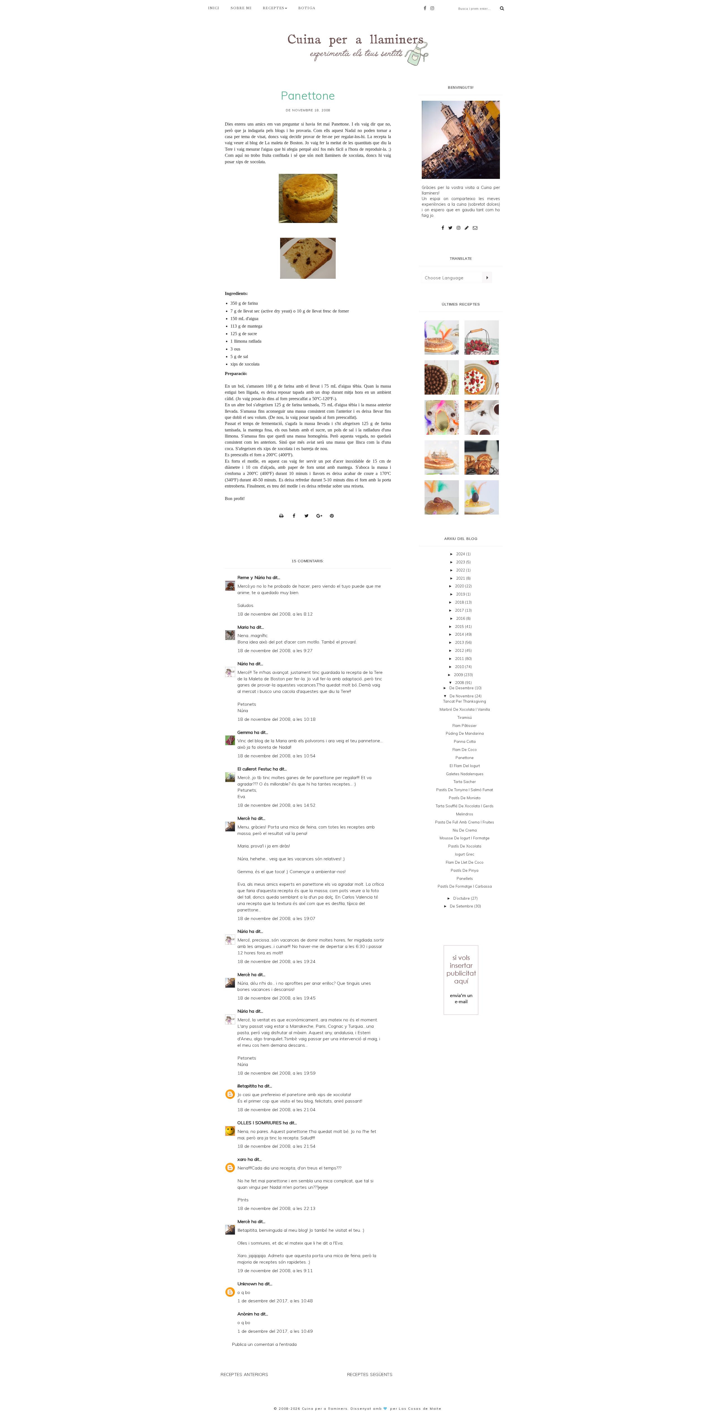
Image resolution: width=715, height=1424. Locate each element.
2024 (461, 554)
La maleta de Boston (283, 142)
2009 (459, 675)
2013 (460, 642)
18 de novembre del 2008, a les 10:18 (276, 719)
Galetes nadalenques (464, 774)
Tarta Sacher (465, 781)
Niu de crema (465, 830)
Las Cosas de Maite (420, 1408)
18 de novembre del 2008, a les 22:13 (276, 1208)
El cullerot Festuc (254, 769)
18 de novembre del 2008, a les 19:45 (276, 998)
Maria (243, 627)
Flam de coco (464, 749)
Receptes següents (370, 1374)
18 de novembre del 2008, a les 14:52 (276, 805)
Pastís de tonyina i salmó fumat (464, 789)
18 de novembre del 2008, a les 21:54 (276, 1146)
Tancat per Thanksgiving (464, 701)
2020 (460, 586)
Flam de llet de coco (464, 862)
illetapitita (247, 1086)
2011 (460, 658)
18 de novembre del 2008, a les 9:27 (275, 650)
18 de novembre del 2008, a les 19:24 (276, 961)
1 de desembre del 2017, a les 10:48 (275, 1300)
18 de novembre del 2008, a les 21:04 (276, 1109)
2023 (461, 562)
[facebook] (426, 8)
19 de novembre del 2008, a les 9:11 (275, 1270)
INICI (214, 8)
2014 (460, 634)
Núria (242, 663)
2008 (460, 682)
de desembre (462, 688)
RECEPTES (273, 8)
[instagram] (433, 8)
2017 (460, 610)
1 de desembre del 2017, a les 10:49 (275, 1331)
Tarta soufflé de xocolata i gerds (465, 806)
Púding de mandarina (465, 733)
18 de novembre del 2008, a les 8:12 (275, 614)
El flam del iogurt (465, 765)
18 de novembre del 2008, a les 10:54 (276, 755)
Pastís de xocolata (464, 846)
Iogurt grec (464, 854)
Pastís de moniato (465, 798)
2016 (461, 618)
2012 (460, 650)
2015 (460, 626)
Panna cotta (465, 741)
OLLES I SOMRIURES (259, 1122)
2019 (461, 594)
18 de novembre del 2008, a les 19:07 (276, 918)
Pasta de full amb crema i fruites (464, 822)
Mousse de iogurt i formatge (465, 838)
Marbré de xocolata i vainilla (465, 709)
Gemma (245, 732)
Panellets (465, 878)
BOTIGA (306, 8)
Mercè (243, 818)
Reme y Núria (251, 577)
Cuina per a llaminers (325, 1408)
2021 (461, 578)
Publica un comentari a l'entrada (264, 1344)
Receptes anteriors (244, 1374)
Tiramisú (464, 717)
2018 (460, 602)
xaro (241, 1159)
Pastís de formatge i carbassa (465, 886)
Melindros (464, 814)
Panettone (465, 757)
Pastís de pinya (464, 870)
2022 (461, 570)
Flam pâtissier (464, 725)
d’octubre (462, 898)
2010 (460, 666)
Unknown (247, 1283)
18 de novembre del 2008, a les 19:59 (276, 1073)
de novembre (462, 696)
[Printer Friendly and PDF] (283, 516)
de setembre (462, 906)
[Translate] (487, 277)
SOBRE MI (241, 8)
